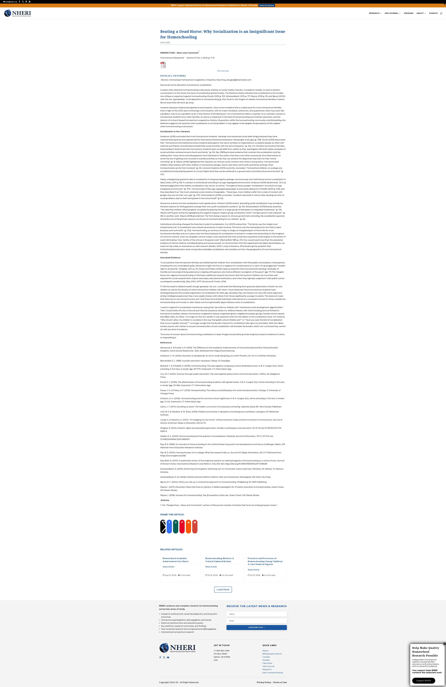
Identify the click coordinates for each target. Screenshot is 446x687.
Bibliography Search (272, 654)
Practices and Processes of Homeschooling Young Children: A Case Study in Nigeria (265, 561)
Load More (223, 589)
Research (374, 13)
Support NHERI (423, 681)
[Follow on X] (164, 657)
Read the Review (267, 5)
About (420, 13)
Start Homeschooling (272, 672)
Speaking (409, 13)
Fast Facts (267, 663)
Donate (433, 13)
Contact (266, 657)
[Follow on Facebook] (160, 657)
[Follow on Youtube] (168, 657)
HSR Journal (391, 13)
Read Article (168, 567)
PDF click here (223, 71)
